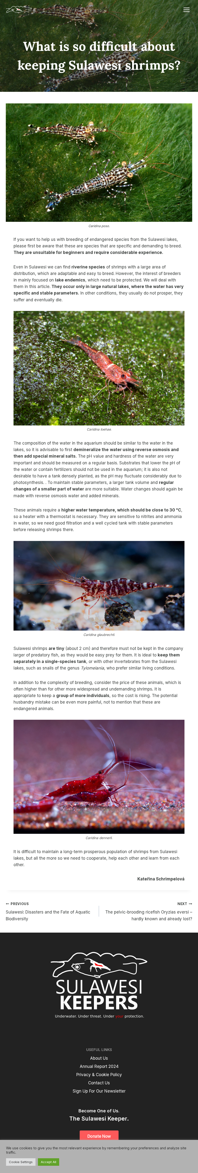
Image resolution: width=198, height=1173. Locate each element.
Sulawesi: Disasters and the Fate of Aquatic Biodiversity (48, 911)
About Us (99, 1058)
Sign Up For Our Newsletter (99, 1091)
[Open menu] (186, 10)
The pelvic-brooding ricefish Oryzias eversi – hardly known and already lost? (148, 911)
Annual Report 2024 (99, 1066)
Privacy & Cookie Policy (99, 1074)
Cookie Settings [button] (21, 1162)
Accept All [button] (48, 1162)
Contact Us (99, 1082)
